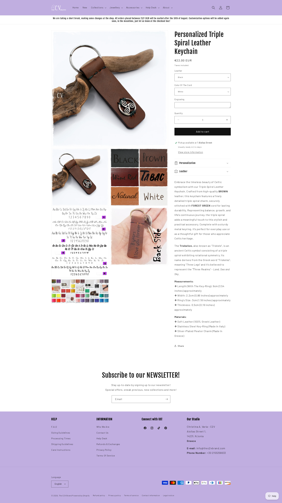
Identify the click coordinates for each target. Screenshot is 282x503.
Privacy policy (114, 495)
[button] (98, 7)
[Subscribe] (166, 399)
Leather (178, 70)
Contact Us (102, 432)
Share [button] (181, 345)
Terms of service (131, 495)
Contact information (151, 495)
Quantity (178, 113)
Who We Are (102, 427)
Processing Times (61, 438)
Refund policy (99, 495)
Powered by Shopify (81, 495)
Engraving (179, 99)
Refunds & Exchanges (108, 444)
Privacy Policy (103, 449)
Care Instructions (60, 449)
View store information (190, 152)
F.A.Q (54, 427)
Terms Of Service (105, 455)
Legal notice (168, 495)
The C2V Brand (65, 495)
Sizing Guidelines (60, 432)
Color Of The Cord (183, 85)
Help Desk (101, 438)
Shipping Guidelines (62, 444)
